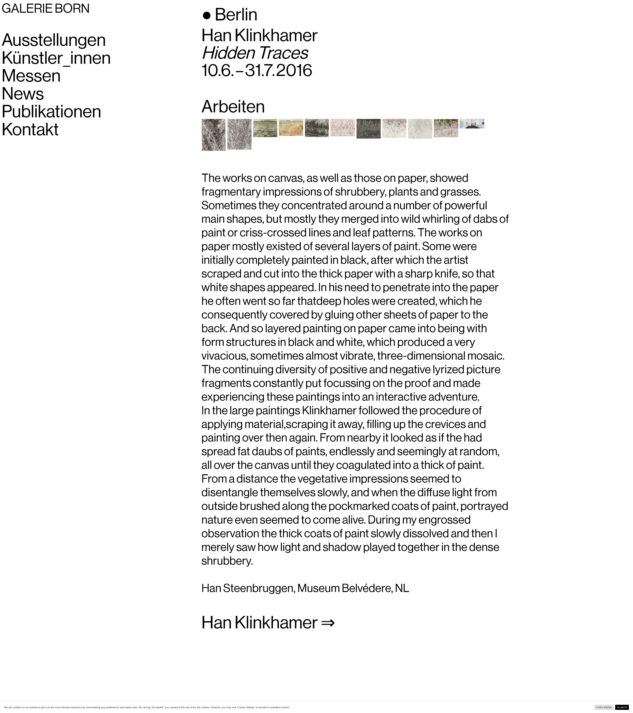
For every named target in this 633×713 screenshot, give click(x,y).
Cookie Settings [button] (604, 707)
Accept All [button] (622, 707)
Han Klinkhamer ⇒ (268, 623)
